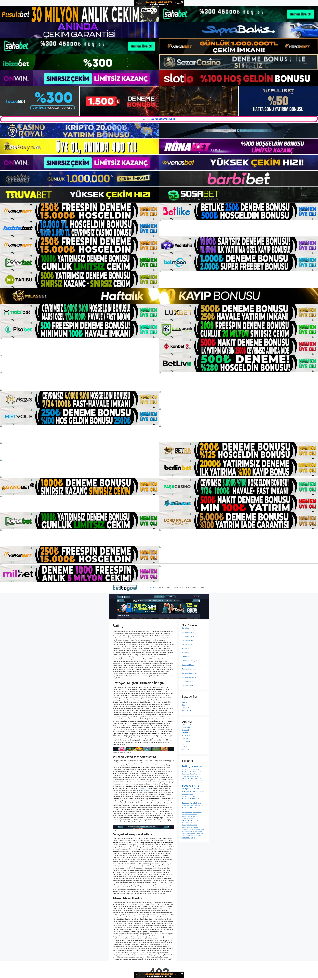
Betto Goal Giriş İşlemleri (187, 794)
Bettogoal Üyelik (187, 685)
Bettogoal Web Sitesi (190, 820)
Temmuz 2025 (187, 733)
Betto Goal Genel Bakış (187, 782)
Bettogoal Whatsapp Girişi (187, 822)
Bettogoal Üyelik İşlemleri (187, 835)
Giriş (183, 705)
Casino (184, 702)
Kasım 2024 (186, 744)
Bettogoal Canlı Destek (189, 673)
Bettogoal (153, 587)
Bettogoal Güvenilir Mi (190, 798)
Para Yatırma (186, 710)
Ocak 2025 (185, 738)
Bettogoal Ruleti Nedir (190, 807)
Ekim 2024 (185, 747)
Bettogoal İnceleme (165, 587)
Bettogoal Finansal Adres (187, 780)
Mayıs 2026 (186, 727)
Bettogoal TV (194, 814)
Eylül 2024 (185, 749)
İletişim (201, 587)
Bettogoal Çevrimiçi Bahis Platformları (190, 827)
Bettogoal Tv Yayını (186, 816)
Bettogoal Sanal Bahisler (187, 812)
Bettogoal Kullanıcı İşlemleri (188, 805)
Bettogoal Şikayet (191, 587)
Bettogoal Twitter (194, 816)
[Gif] (159, 296)
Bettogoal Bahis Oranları (191, 774)
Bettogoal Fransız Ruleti (199, 780)
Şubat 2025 (186, 735)
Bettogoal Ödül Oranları (199, 829)
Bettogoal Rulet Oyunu (187, 809)
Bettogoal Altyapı (188, 665)
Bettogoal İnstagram (189, 669)
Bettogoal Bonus (187, 681)
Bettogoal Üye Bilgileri (197, 831)
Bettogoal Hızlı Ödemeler (187, 801)
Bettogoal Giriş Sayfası (189, 661)
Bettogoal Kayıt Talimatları (192, 803)
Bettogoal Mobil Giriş (189, 677)
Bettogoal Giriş (178, 587)
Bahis (184, 699)
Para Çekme (186, 707)
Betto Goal (185, 628)
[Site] (79, 211)
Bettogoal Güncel (188, 636)
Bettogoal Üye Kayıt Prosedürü (188, 833)
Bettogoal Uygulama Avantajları (188, 818)
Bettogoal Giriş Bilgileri (190, 789)
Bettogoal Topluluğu (186, 814)
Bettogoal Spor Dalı (197, 812)
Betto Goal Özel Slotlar (187, 831)
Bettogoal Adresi (187, 640)
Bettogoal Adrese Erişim (191, 769)
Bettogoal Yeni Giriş (189, 825)
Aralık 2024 (186, 741)
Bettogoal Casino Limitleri (191, 778)
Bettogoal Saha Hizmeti (197, 809)
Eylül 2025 (185, 730)
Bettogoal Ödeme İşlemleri (187, 829)
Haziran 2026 (186, 724)
